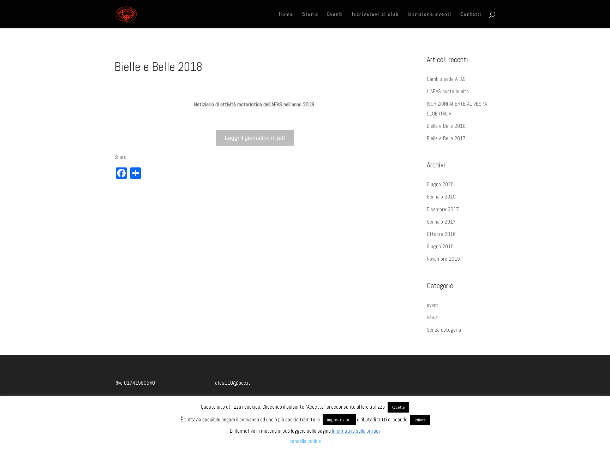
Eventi (335, 14)
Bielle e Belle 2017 (446, 138)
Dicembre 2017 (443, 209)
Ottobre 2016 (441, 234)
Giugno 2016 (440, 246)
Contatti (471, 14)
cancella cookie (305, 441)
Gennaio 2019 (441, 196)
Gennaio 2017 (441, 221)
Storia (310, 14)
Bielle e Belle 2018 (446, 126)
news (432, 317)
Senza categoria (444, 329)
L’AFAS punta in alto (448, 91)
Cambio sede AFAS (446, 79)
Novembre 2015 (443, 258)
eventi (433, 305)
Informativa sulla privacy (356, 430)
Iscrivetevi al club (375, 14)
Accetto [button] (398, 407)
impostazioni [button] (339, 420)
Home (286, 14)
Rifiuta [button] (420, 420)
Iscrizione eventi (429, 14)
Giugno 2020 (440, 184)
